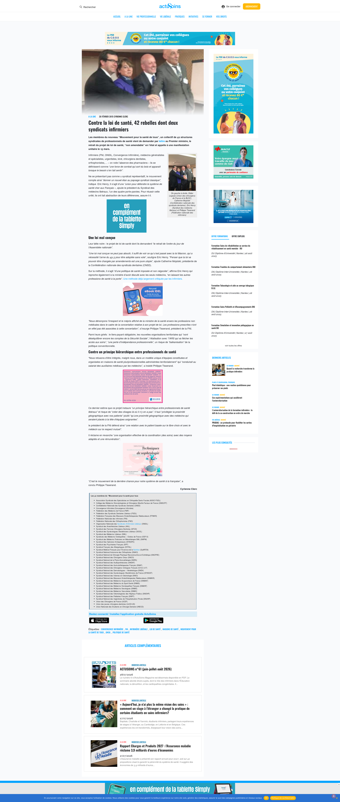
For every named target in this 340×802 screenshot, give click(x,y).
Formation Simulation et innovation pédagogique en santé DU (232, 327)
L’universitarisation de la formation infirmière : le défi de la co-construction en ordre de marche (232, 412)
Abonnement (252, 6)
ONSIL (108, 632)
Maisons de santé (170, 629)
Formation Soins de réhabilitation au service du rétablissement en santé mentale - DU (230, 247)
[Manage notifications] (334, 796)
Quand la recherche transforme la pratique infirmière (240, 370)
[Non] (336, 798)
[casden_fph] (233, 222)
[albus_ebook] (143, 315)
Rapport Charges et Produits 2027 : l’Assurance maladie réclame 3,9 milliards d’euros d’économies (155, 747)
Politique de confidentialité (283, 798)
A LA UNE (129, 16)
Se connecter (233, 6)
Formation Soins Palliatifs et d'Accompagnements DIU (233, 306)
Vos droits (221, 16)
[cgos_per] (170, 44)
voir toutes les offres (233, 345)
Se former (207, 16)
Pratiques (180, 16)
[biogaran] (143, 402)
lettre (162, 141)
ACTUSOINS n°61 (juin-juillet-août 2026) (146, 668)
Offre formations (219, 236)
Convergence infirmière (112, 629)
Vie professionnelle (146, 16)
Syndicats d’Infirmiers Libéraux (129, 523)
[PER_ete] (233, 132)
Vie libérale (165, 16)
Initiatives (193, 16)
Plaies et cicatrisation (219, 382)
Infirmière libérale (139, 629)
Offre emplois (238, 236)
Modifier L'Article (139, 664)
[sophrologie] (143, 475)
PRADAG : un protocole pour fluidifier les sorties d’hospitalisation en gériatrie (232, 424)
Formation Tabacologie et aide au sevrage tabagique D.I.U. (232, 287)
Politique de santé (121, 632)
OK (266, 798)
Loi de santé (155, 629)
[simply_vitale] (126, 231)
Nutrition (136, 549)
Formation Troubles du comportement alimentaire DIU (233, 266)
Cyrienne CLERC (121, 116)
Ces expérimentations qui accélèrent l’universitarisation (227, 399)
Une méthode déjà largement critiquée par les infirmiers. (153, 278)
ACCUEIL (117, 16)
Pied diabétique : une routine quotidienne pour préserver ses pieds (231, 387)
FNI (126, 629)
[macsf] (233, 177)
